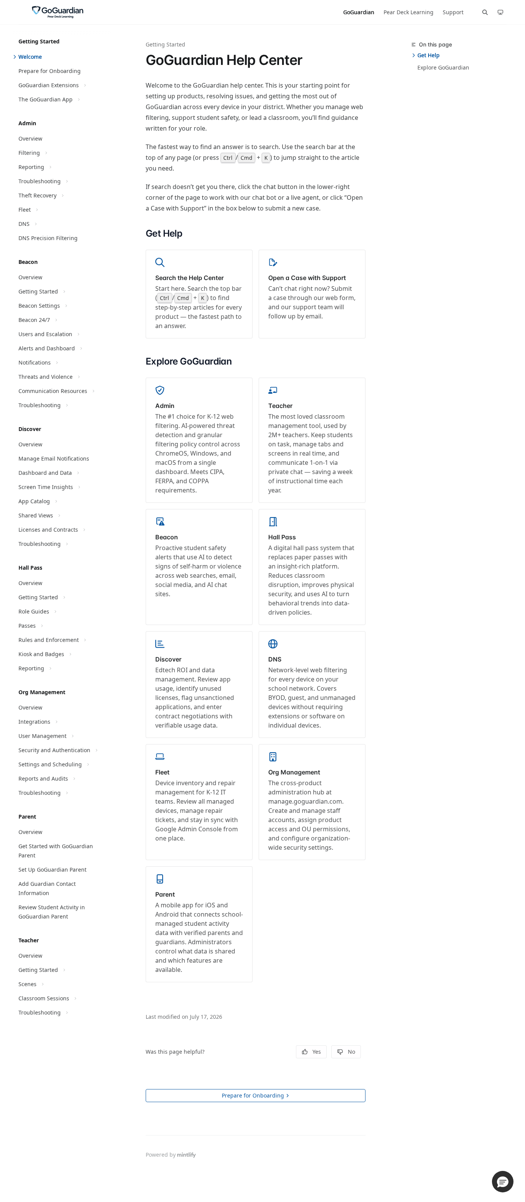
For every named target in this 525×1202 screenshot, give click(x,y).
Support (453, 12)
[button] (502, 1181)
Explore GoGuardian (443, 67)
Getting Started (165, 44)
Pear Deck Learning (409, 12)
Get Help (428, 55)
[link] (199, 294)
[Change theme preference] (500, 12)
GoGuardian (358, 12)
